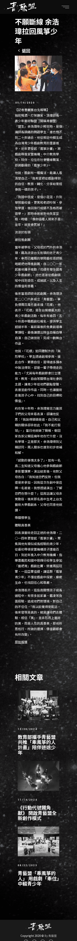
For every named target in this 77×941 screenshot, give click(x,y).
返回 (26, 51)
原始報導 (21, 641)
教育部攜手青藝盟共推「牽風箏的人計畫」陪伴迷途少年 (37, 744)
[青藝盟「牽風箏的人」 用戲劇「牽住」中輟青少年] (38, 841)
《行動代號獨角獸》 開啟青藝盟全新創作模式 (37, 812)
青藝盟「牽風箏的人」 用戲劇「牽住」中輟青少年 (38, 878)
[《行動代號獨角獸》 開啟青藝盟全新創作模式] (38, 776)
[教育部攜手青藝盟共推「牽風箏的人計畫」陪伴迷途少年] (38, 705)
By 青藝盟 (50, 936)
